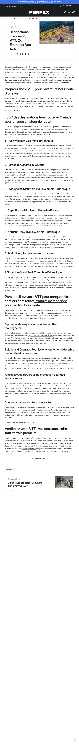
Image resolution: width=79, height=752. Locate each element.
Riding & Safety (10, 469)
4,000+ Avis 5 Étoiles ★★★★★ (13, 6)
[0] (72, 12)
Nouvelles (13, 19)
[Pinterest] (23, 54)
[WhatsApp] (25, 54)
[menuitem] (14, 6)
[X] (20, 54)
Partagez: (12, 54)
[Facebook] (17, 54)
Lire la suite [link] (11, 490)
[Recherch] (65, 12)
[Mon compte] (69, 12)
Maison (7, 19)
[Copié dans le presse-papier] (28, 54)
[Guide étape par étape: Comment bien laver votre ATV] (64, 484)
